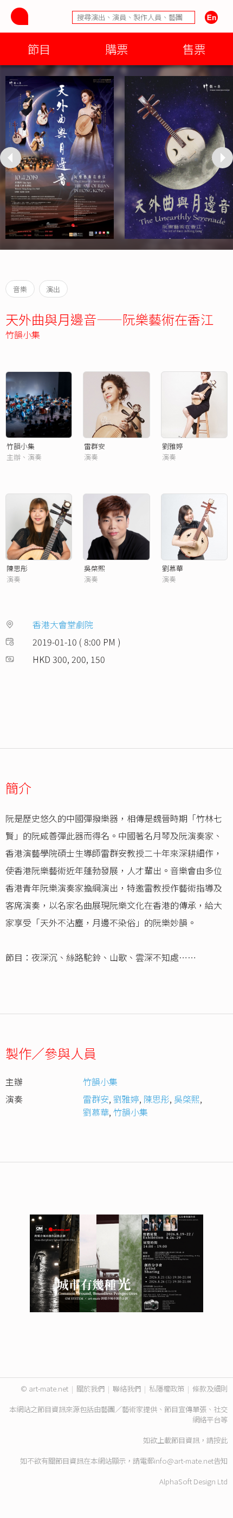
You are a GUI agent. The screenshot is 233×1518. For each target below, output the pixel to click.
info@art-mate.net (183, 1461)
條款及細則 (210, 1388)
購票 (116, 48)
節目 (39, 48)
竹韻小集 (22, 334)
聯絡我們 (127, 1388)
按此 (220, 1440)
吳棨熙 (94, 568)
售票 (194, 48)
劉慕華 (172, 568)
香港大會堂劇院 (63, 624)
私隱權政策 (166, 1388)
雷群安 (94, 446)
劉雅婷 (172, 446)
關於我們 (90, 1388)
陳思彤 (17, 568)
